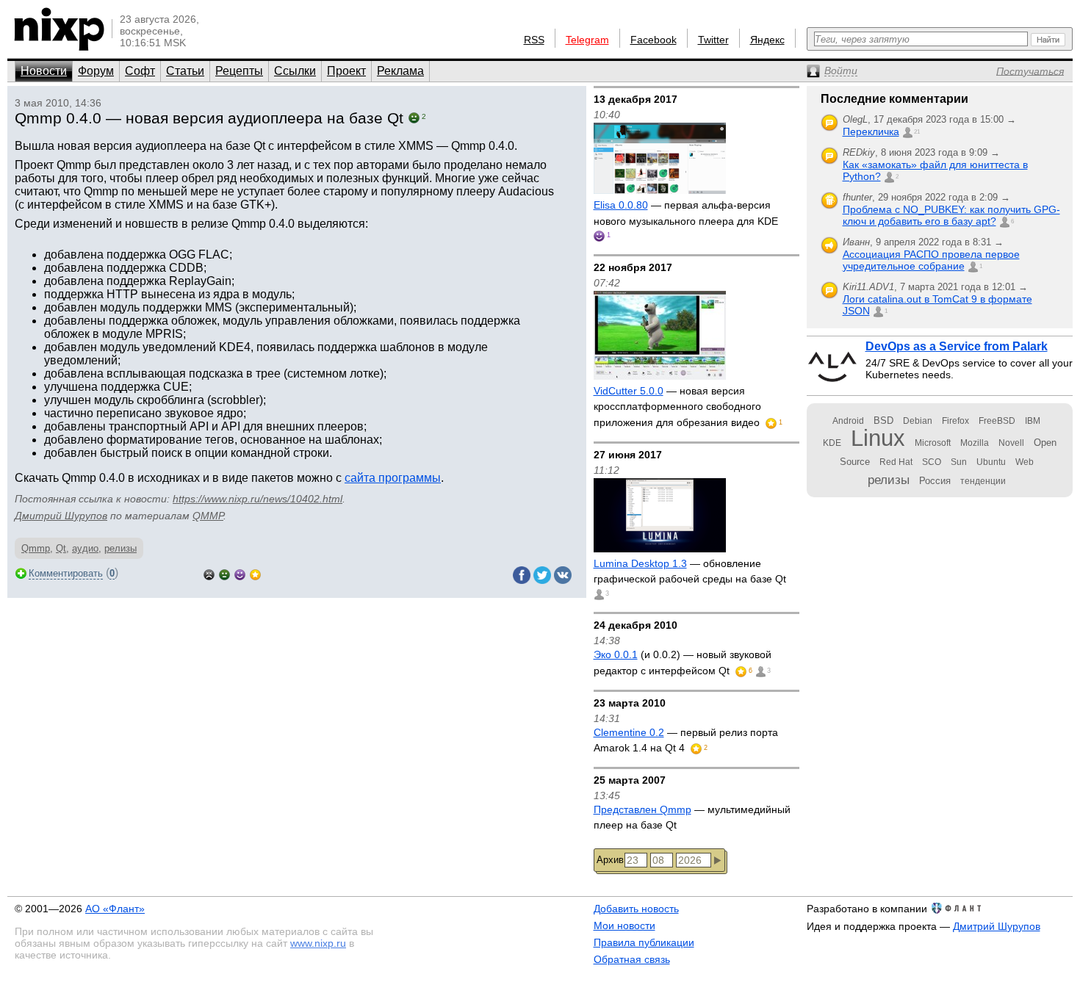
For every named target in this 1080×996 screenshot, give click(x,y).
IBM (1032, 420)
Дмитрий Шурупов (61, 516)
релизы (120, 548)
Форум (96, 71)
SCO (931, 462)
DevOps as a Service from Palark (956, 346)
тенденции (983, 481)
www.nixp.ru (318, 943)
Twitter (713, 40)
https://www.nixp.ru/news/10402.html (257, 499)
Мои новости (624, 925)
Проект (346, 71)
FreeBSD (997, 420)
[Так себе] (224, 573)
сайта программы (393, 478)
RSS (534, 40)
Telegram (587, 40)
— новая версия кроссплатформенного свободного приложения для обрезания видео (678, 406)
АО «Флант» (115, 908)
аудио (85, 548)
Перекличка (871, 131)
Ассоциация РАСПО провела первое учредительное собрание (931, 260)
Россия (935, 480)
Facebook (653, 40)
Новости (44, 71)
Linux (878, 438)
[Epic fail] (209, 573)
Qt (61, 548)
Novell (1011, 443)
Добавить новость (636, 908)
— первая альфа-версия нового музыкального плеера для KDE (686, 213)
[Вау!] (255, 573)
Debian (917, 420)
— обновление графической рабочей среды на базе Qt (690, 571)
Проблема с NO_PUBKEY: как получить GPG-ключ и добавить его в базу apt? (951, 215)
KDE (832, 443)
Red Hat (895, 462)
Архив (610, 859)
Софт (140, 71)
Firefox (955, 420)
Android (848, 420)
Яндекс (767, 40)
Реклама (400, 71)
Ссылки (295, 71)
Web (1024, 462)
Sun (959, 462)
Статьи (185, 71)
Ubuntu (991, 462)
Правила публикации (644, 942)
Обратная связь (632, 959)
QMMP (207, 516)
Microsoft (933, 443)
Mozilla (974, 443)
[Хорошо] (239, 573)
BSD (883, 420)
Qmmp (35, 548)
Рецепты (239, 71)
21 (917, 132)
